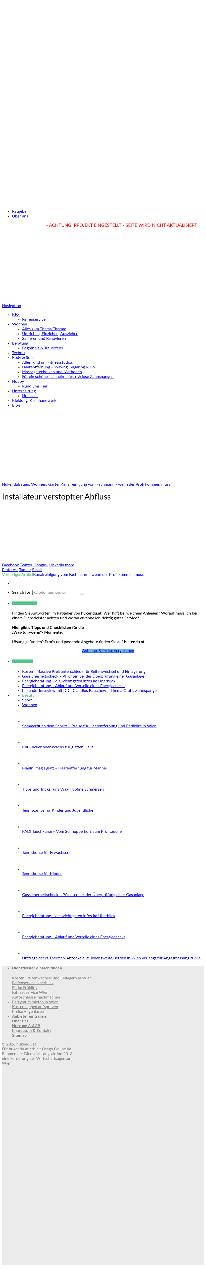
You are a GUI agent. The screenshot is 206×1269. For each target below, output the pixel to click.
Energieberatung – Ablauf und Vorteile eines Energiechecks (73, 686)
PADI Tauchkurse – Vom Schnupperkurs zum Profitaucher (72, 832)
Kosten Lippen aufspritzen (35, 1007)
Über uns (20, 216)
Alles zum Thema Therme (44, 329)
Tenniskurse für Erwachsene (47, 853)
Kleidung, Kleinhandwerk (34, 401)
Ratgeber (20, 211)
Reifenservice (33, 319)
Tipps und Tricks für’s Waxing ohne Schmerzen (63, 789)
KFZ (16, 315)
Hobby (18, 381)
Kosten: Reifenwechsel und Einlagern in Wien (52, 978)
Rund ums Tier (34, 386)
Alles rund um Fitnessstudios (47, 362)
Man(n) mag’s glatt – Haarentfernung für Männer (64, 768)
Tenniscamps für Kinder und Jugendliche (57, 810)
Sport (27, 700)
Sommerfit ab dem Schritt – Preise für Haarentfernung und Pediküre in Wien (89, 726)
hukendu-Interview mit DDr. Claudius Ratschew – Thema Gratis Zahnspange (89, 691)
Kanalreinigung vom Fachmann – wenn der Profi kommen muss (88, 575)
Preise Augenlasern (28, 1012)
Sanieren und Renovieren (44, 339)
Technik (18, 353)
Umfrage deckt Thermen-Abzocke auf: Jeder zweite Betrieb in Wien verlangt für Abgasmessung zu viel (111, 958)
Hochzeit (30, 396)
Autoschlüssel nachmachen (36, 997)
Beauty (28, 695)
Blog (16, 405)
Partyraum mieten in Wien (35, 1002)
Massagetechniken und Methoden (52, 372)
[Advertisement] (103, 266)
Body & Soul (23, 358)
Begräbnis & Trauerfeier (42, 348)
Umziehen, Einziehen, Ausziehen (50, 334)
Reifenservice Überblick (33, 983)
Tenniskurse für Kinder (42, 874)
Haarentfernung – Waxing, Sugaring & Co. (59, 367)
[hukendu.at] (103, 203)
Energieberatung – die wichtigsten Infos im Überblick (68, 681)
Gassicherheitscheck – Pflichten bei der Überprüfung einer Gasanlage (83, 676)
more (69, 565)
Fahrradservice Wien (30, 992)
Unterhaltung (24, 391)
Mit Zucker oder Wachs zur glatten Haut (57, 747)
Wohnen (19, 324)
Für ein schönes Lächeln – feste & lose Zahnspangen (68, 377)
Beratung (20, 343)
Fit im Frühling (24, 988)
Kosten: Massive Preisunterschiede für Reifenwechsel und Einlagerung (83, 672)
